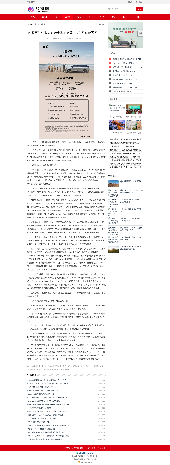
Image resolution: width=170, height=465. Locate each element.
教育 (79, 17)
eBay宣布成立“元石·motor (122, 83)
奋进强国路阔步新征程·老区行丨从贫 (127, 59)
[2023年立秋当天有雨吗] (116, 124)
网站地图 (101, 448)
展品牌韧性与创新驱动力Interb (124, 71)
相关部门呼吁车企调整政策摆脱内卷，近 (125, 150)
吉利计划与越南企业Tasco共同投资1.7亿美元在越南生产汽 (49, 425)
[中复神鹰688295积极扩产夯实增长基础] (113, 216)
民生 (125, 17)
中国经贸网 (31, 2)
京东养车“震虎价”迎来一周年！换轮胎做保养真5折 (46, 439)
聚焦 (67, 17)
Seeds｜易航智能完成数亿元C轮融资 (41, 394)
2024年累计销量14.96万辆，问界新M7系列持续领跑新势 (48, 384)
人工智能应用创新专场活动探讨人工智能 (125, 160)
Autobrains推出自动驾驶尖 (123, 91)
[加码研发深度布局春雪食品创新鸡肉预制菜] (113, 207)
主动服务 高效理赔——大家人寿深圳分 (125, 153)
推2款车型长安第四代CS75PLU (124, 75)
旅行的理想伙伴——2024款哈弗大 (126, 87)
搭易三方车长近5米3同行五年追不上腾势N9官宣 (45, 415)
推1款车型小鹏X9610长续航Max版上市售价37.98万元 (47, 380)
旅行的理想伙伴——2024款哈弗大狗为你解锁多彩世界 (47, 397)
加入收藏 (139, 2)
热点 (102, 17)
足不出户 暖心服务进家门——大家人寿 (125, 157)
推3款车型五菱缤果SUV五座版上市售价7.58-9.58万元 (47, 411)
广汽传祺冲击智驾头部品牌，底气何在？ (42, 418)
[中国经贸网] (42, 13)
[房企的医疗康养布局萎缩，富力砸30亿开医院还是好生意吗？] (116, 108)
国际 (137, 17)
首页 (33, 17)
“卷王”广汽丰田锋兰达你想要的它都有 (42, 429)
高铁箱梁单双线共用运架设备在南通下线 (125, 139)
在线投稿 (131, 2)
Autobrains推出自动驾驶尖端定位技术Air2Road (44, 401)
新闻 (44, 17)
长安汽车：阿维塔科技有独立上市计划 (42, 387)
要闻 (114, 17)
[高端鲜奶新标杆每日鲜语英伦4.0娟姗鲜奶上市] (133, 124)
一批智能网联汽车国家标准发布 (39, 408)
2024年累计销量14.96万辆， (123, 63)
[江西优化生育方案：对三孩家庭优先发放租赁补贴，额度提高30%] (113, 252)
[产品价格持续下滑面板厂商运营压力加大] (113, 244)
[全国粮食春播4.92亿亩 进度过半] (113, 186)
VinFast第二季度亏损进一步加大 (39, 422)
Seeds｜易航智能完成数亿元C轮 (125, 79)
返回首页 (101, 24)
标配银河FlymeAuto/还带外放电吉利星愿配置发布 (46, 432)
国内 (56, 17)
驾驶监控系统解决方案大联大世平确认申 (125, 143)
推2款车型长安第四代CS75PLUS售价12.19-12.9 (45, 390)
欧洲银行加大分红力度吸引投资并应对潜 (125, 164)
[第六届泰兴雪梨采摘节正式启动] (133, 108)
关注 (90, 17)
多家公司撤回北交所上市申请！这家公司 (125, 167)
